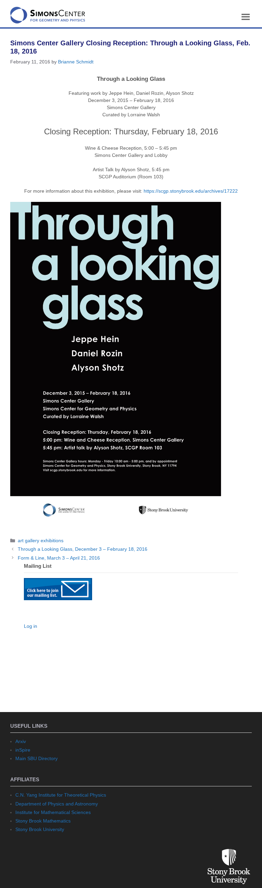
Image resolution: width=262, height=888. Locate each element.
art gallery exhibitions (40, 540)
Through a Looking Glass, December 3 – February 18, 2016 (82, 549)
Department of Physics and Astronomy (56, 803)
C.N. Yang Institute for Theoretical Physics (60, 795)
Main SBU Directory (36, 758)
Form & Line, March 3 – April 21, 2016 (59, 558)
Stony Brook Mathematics (43, 821)
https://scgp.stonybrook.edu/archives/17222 (191, 191)
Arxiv (20, 741)
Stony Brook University (39, 829)
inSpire (22, 750)
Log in (30, 626)
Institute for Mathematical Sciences (53, 812)
